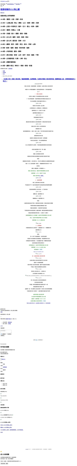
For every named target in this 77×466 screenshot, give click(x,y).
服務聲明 (49, 449)
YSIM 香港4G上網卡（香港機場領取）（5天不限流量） (12, 429)
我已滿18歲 (3, 463)
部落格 (4, 72)
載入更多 (2, 328)
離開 (7, 463)
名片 (4, 73)
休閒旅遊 (10, 68)
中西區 (9, 323)
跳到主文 (2, 12)
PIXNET (29, 449)
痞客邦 (7, 318)
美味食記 (10, 322)
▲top (1, 325)
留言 (10, 318)
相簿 (4, 71)
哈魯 (1, 311)
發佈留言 (2, 335)
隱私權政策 (45, 449)
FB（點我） (41, 175)
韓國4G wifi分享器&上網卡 (6, 427)
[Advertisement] (6, 440)
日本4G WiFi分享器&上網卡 (6, 425)
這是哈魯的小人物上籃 (10, 9)
